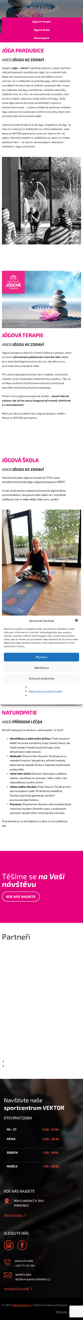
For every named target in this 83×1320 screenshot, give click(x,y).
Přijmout (41, 657)
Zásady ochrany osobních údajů (45, 691)
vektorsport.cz (21, 1305)
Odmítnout (41, 667)
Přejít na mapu (13, 1215)
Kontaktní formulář (16, 1288)
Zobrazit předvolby (41, 678)
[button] (77, 620)
